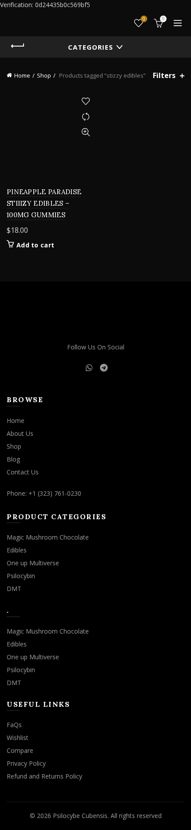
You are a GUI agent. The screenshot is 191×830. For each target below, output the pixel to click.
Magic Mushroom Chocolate (48, 537)
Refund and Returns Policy (44, 776)
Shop (44, 75)
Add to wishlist (85, 101)
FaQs (14, 724)
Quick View (85, 132)
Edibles (17, 550)
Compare (85, 117)
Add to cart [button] (35, 245)
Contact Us (23, 472)
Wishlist (144, 19)
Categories (90, 47)
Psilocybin (21, 576)
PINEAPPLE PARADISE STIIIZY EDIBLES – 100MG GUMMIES (44, 203)
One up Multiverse (33, 563)
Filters (164, 75)
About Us (20, 433)
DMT (14, 588)
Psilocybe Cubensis (80, 815)
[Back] (18, 46)
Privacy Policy (26, 763)
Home (22, 75)
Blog (13, 459)
